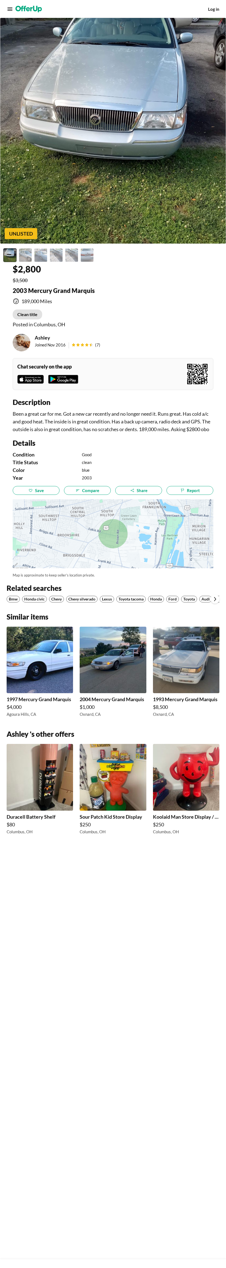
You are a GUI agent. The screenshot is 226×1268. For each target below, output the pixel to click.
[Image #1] (10, 255)
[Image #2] (25, 255)
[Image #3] (40, 255)
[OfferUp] (28, 9)
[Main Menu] (10, 9)
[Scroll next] (215, 599)
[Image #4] (56, 255)
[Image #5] (71, 255)
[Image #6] (87, 255)
